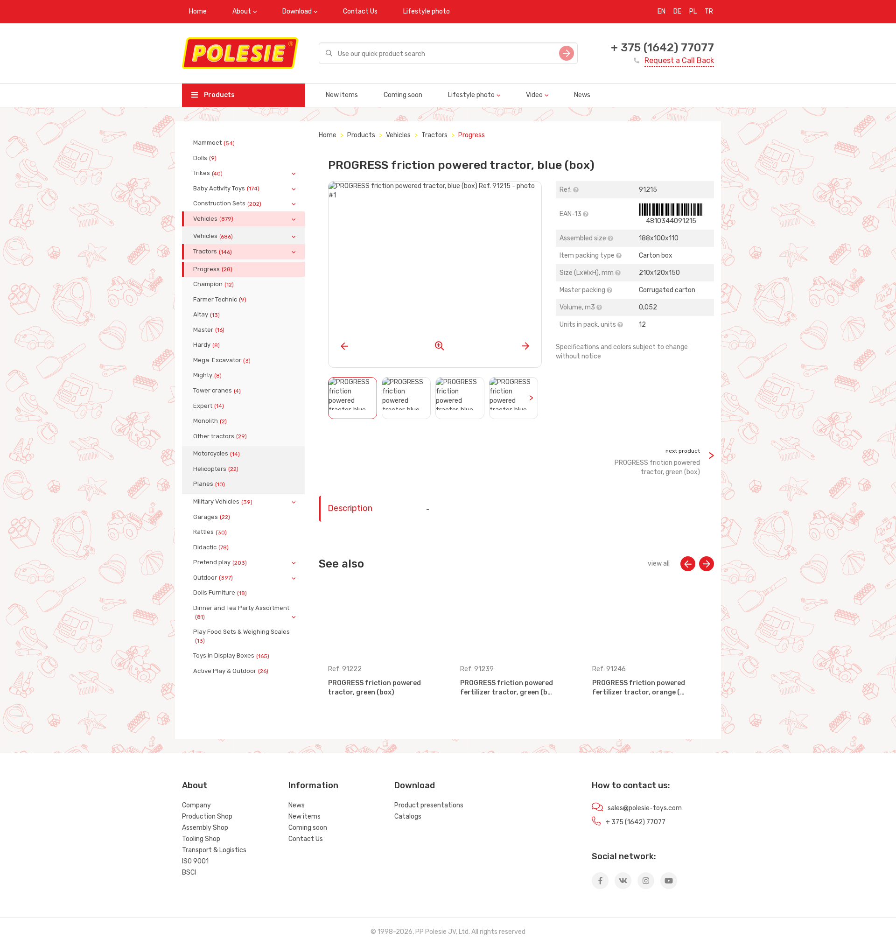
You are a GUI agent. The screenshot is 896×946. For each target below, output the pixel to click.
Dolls (205, 158)
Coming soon (403, 95)
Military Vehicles (222, 501)
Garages (211, 517)
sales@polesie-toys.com (645, 808)
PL (693, 11)
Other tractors (220, 436)
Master (208, 330)
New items (342, 95)
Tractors (212, 251)
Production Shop (207, 816)
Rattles (210, 532)
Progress (212, 269)
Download (297, 11)
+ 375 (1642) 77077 (662, 47)
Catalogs (407, 816)
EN (661, 11)
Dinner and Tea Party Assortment (241, 612)
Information (313, 785)
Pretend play (220, 562)
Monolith (210, 421)
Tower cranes (217, 390)
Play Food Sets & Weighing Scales (241, 636)
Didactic (211, 547)
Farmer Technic (219, 299)
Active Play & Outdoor (230, 671)
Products (219, 95)
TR (709, 11)
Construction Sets (227, 203)
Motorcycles (216, 453)
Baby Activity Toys (226, 188)
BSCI (189, 872)
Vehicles (213, 219)
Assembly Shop (205, 828)
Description (350, 508)
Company (196, 805)
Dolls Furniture (220, 592)
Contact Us (360, 11)
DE (677, 11)
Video (534, 95)
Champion (213, 284)
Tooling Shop (201, 839)
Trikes (208, 173)
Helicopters (215, 469)
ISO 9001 (195, 861)
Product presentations (428, 805)
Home (198, 11)
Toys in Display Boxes (231, 655)
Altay (206, 314)
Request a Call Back (679, 60)
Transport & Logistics (214, 850)
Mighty (207, 375)
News (582, 95)
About (241, 11)
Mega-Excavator (222, 360)
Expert (208, 406)
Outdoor (213, 578)
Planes (209, 484)
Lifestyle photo (426, 11)
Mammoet (214, 143)
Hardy (206, 345)
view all (659, 564)
